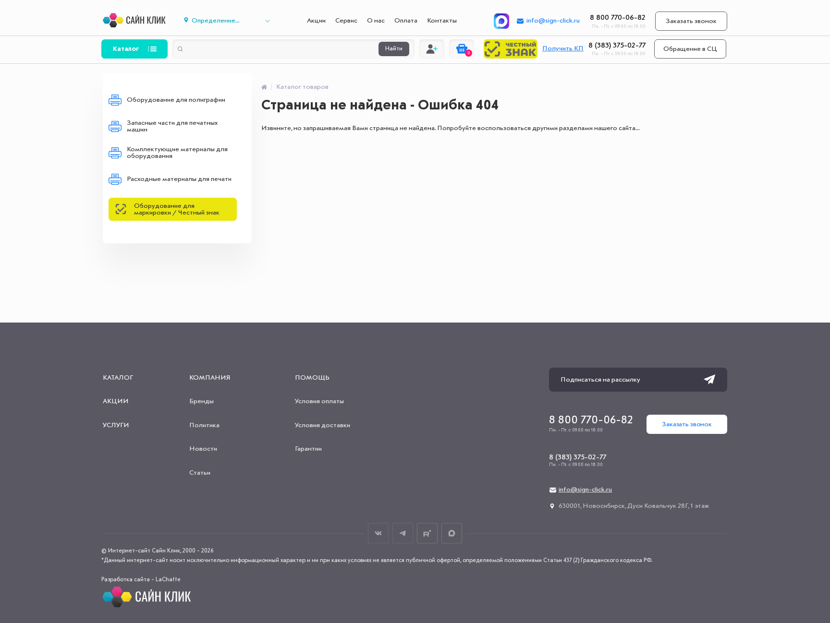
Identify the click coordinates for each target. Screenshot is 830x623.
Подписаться (709, 379)
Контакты (442, 20)
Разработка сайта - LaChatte (141, 580)
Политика (204, 425)
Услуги (116, 425)
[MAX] (501, 21)
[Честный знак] (510, 49)
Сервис (346, 20)
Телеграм (402, 533)
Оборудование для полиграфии (176, 99)
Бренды (201, 401)
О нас (376, 20)
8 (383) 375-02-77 (617, 45)
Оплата (405, 20)
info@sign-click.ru (553, 20)
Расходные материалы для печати (179, 179)
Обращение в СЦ (690, 49)
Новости (203, 448)
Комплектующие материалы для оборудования (177, 152)
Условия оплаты (319, 401)
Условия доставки (322, 425)
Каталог (126, 49)
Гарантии (308, 448)
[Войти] (431, 49)
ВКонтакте (378, 533)
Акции (316, 20)
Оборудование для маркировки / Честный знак (177, 209)
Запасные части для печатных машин (172, 126)
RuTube (427, 533)
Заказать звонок (691, 21)
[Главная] (264, 87)
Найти (394, 49)
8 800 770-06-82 (618, 18)
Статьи (199, 472)
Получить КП (563, 48)
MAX (451, 533)
